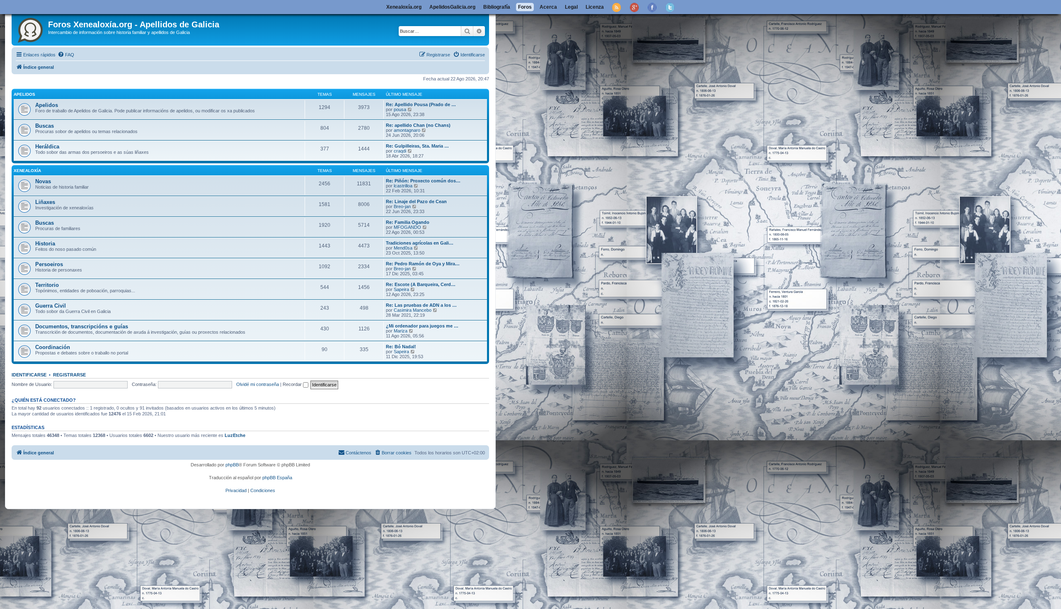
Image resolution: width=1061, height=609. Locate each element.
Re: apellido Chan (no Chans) (418, 125)
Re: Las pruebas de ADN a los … (421, 305)
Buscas (44, 126)
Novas (43, 181)
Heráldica (47, 146)
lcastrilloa (403, 185)
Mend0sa (403, 247)
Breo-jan (402, 206)
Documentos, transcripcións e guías (81, 326)
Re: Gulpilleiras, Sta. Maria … (417, 145)
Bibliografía (496, 7)
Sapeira (401, 289)
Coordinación (52, 347)
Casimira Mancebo (412, 310)
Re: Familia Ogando (407, 222)
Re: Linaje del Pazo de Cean (416, 201)
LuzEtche (235, 435)
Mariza (400, 330)
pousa (400, 109)
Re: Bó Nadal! (401, 346)
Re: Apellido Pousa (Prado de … (421, 104)
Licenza (595, 7)
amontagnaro (407, 130)
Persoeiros (49, 264)
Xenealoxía (27, 170)
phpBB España (277, 477)
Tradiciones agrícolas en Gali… (419, 242)
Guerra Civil (50, 306)
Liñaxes (45, 202)
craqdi (400, 150)
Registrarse (69, 374)
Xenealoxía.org (403, 7)
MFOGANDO (407, 227)
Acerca (548, 7)
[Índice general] (31, 29)
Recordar (293, 384)
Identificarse (29, 374)
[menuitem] (66, 55)
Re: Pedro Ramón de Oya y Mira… (423, 263)
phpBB (232, 464)
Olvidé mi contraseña (257, 384)
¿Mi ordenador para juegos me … (422, 325)
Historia (45, 243)
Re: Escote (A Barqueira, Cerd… (420, 284)
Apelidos (24, 94)
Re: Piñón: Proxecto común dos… (423, 180)
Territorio (47, 285)
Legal (571, 7)
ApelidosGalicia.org (452, 7)
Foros (525, 7)
